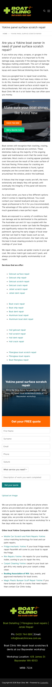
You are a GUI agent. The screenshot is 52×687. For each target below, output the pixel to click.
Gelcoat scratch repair (19, 281)
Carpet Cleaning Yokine (15, 563)
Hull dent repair (16, 337)
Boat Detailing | (12, 623)
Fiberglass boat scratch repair (22, 352)
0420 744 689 (12, 123)
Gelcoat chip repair (17, 277)
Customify (44, 683)
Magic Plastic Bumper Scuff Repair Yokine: (23, 580)
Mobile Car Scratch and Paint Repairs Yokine (24, 536)
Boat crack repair (17, 304)
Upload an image (10, 495)
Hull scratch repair (17, 334)
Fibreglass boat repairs (19, 356)
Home (5, 34)
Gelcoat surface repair (19, 274)
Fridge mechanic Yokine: (15, 546)
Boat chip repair (16, 307)
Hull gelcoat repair (17, 330)
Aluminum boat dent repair (21, 319)
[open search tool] (44, 11)
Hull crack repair (16, 341)
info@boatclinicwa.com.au (26, 638)
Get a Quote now (14, 130)
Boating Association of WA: (17, 573)
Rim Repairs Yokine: (13, 556)
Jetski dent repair (17, 293)
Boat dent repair (16, 311)
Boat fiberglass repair (19, 360)
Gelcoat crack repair (18, 285)
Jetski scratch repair (18, 289)
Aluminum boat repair (19, 315)
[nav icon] (48, 10)
